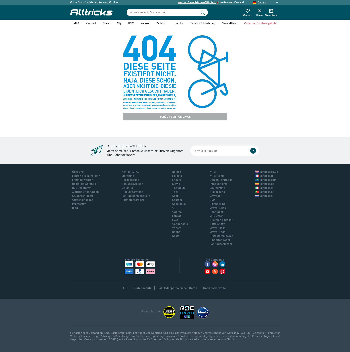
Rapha (176, 231)
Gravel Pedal (218, 231)
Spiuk (175, 195)
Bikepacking (217, 203)
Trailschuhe (217, 191)
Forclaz (176, 215)
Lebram (177, 199)
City (119, 23)
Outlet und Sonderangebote (260, 23)
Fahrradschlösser (221, 243)
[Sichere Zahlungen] (140, 267)
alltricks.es (267, 183)
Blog (75, 207)
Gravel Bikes (218, 207)
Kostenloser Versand (211, 2)
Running (145, 23)
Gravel (106, 23)
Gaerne (177, 211)
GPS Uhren (216, 215)
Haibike (177, 175)
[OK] (253, 151)
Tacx (175, 191)
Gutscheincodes (82, 199)
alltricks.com (268, 179)
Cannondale (180, 223)
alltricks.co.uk (269, 171)
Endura (176, 179)
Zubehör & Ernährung (202, 23)
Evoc (175, 219)
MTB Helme (217, 175)
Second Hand (229, 23)
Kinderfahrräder (220, 239)
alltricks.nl (266, 195)
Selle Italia (179, 203)
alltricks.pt (267, 191)
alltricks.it (266, 187)
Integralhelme (219, 183)
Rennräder (216, 211)
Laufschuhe (217, 187)
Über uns (78, 171)
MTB (76, 23)
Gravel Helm (217, 227)
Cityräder (215, 195)
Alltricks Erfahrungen (85, 191)
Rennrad (91, 23)
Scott (175, 235)
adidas (176, 171)
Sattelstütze (217, 223)
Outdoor (161, 23)
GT (174, 207)
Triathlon (178, 23)
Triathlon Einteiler (221, 219)
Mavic (176, 183)
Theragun (178, 187)
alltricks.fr (266, 175)
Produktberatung (132, 191)
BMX (131, 23)
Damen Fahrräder (221, 179)
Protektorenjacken (221, 235)
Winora (176, 227)
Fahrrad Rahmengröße (136, 195)
